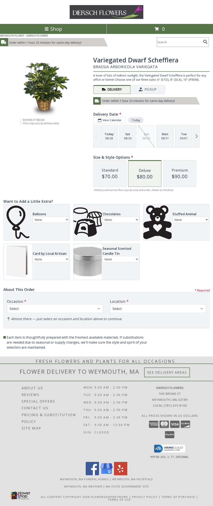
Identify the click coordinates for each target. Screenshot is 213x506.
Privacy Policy (145, 497)
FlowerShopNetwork (109, 497)
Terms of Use (119, 499)
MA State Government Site (127, 486)
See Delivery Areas (167, 372)
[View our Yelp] (120, 474)
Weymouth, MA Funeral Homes (84, 479)
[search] (205, 42)
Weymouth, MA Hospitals (132, 479)
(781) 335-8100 (175, 405)
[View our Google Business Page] (106, 474)
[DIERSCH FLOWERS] (107, 18)
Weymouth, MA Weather (83, 486)
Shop (56, 28)
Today (136, 120)
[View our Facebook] (92, 474)
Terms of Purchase (178, 497)
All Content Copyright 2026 (65, 497)
